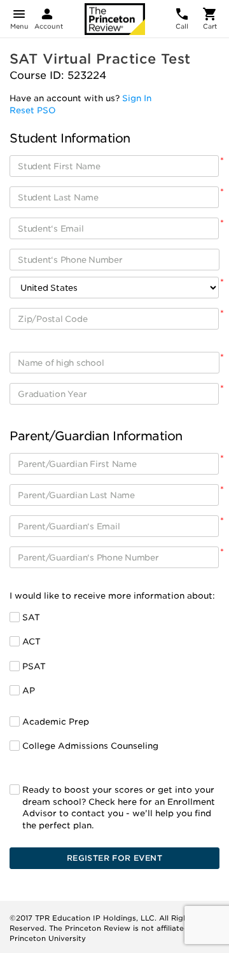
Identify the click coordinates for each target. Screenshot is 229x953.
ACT (31, 641)
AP (28, 690)
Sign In (136, 98)
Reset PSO (33, 110)
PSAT (34, 666)
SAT (31, 617)
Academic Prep (55, 722)
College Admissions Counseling (90, 746)
